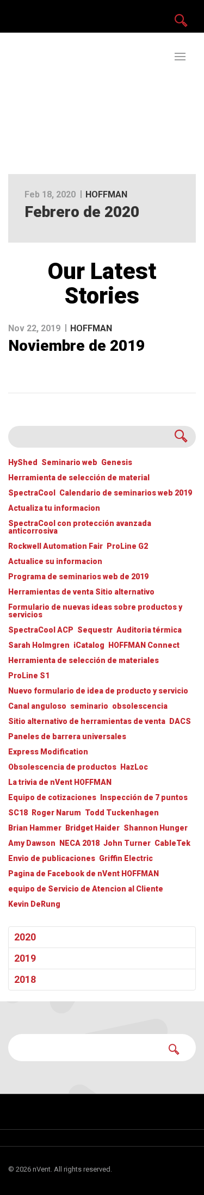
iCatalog (88, 645)
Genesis (116, 463)
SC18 (18, 813)
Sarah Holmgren (39, 645)
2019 (25, 958)
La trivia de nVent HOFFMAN (60, 782)
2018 (25, 979)
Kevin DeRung (34, 904)
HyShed (23, 463)
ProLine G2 (127, 546)
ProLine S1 (29, 676)
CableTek (172, 843)
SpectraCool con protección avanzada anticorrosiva (79, 527)
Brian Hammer (34, 828)
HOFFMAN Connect (144, 645)
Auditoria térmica (149, 630)
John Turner (127, 843)
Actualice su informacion (55, 562)
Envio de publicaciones (51, 859)
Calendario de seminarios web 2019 (125, 493)
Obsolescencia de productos (62, 767)
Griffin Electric (126, 859)
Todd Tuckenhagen (122, 813)
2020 (25, 937)
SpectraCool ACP (40, 630)
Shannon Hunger (155, 828)
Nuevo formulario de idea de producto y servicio (98, 691)
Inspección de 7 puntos (144, 798)
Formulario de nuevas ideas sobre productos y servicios (95, 611)
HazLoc (134, 767)
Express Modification (48, 752)
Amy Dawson (31, 843)
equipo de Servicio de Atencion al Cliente (85, 889)
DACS (180, 721)
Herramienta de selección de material (79, 478)
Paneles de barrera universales (67, 737)
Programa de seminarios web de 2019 (78, 577)
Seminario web (69, 463)
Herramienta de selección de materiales (83, 661)
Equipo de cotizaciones (52, 798)
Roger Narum (56, 813)
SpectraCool (31, 493)
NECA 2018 (79, 843)
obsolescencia (140, 706)
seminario (89, 706)
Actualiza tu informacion (54, 508)
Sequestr (95, 630)
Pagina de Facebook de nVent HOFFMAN (83, 874)
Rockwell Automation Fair (55, 546)
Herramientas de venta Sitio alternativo (81, 592)
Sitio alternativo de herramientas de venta (86, 721)
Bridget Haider (92, 828)
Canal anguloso (37, 706)
